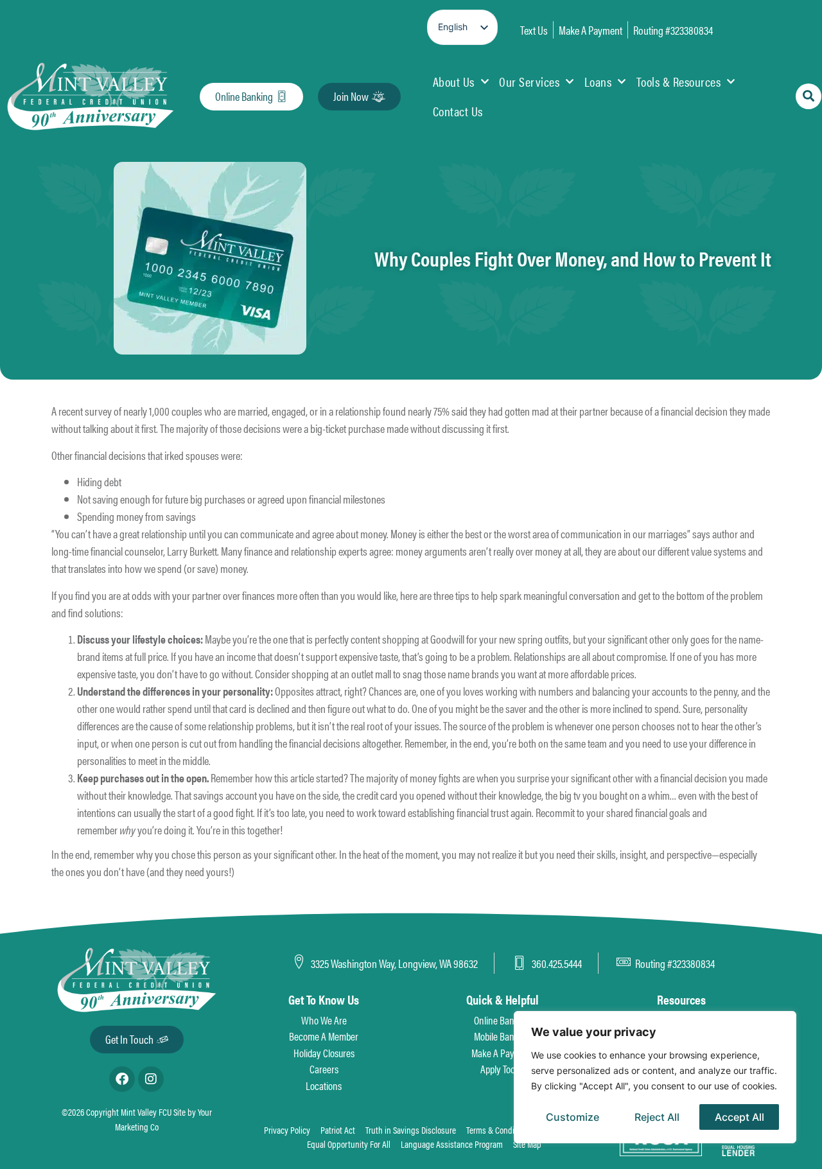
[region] (655, 1077)
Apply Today (502, 1069)
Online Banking (502, 1020)
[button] (808, 96)
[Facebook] (122, 1079)
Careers (324, 1069)
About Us (454, 81)
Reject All (656, 1117)
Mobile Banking (502, 1036)
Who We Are (324, 1020)
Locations (324, 1085)
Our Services (529, 81)
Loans (598, 81)
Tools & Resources (678, 81)
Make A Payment (502, 1052)
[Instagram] (151, 1079)
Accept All (739, 1117)
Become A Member (323, 1036)
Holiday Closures (323, 1052)
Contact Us (458, 110)
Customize (572, 1117)
